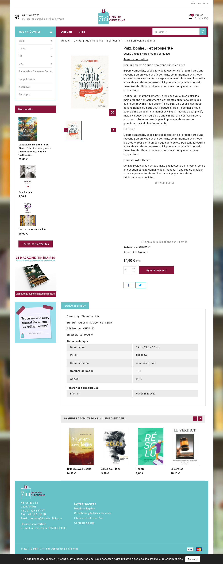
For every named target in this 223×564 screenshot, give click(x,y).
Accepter (193, 559)
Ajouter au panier (156, 270)
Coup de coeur (27, 79)
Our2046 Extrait (164, 183)
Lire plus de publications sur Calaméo (164, 241)
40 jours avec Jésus (79, 469)
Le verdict (177, 469)
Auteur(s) (73, 316)
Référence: (131, 247)
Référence (74, 328)
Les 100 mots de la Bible (32, 229)
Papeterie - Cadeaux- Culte (35, 71)
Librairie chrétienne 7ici (88, 518)
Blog (82, 31)
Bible (22, 40)
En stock (129, 252)
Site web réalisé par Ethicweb (62, 549)
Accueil (66, 31)
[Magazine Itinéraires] (35, 276)
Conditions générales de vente (93, 513)
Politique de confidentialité (166, 559)
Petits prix (25, 94)
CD (20, 56)
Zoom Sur (24, 86)
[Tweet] (141, 285)
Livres (22, 48)
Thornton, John (91, 316)
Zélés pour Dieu (111, 469)
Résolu (140, 469)
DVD (21, 63)
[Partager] (129, 285)
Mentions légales (84, 508)
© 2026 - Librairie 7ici (33, 549)
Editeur (71, 322)
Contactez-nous (84, 522)
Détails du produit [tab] (75, 305)
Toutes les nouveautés (35, 244)
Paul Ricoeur (25, 192)
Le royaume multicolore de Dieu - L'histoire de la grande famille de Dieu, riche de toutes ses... (34, 149)
